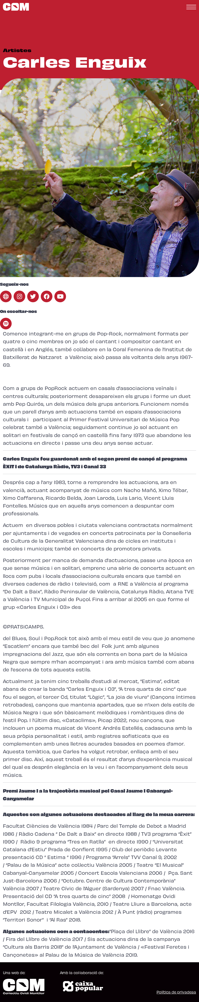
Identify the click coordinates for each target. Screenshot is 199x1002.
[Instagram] (19, 296)
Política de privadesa (176, 991)
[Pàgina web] (6, 296)
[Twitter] (33, 296)
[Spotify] (6, 323)
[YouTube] (60, 296)
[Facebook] (46, 296)
